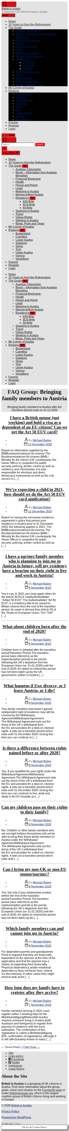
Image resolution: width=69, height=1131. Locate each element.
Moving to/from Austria (29, 56)
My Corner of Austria (21, 87)
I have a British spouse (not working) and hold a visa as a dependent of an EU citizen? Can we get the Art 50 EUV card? (34, 424)
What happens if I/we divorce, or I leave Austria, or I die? (35, 688)
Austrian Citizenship (28, 30)
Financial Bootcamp (28, 40)
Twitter (16, 1062)
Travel (19, 75)
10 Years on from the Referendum (29, 24)
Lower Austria (24, 100)
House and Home (27, 46)
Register (13, 125)
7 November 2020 (40, 1004)
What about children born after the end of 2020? (34, 629)
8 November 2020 (40, 587)
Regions (13, 90)
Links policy (15, 1056)
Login (12, 128)
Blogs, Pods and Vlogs (30, 84)
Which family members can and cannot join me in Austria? (35, 930)
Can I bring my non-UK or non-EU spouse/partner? (34, 871)
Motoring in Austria (27, 52)
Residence (22, 59)
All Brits (27, 68)
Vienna (20, 116)
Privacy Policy (10, 1111)
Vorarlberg (22, 119)
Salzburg (21, 103)
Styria (19, 106)
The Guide (15, 27)
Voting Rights (24, 78)
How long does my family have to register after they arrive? (35, 990)
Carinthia (21, 97)
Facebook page (52, 1090)
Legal (19, 49)
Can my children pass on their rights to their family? (34, 809)
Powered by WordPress (16, 1117)
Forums (13, 122)
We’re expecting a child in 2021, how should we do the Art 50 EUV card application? (34, 494)
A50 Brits (28, 62)
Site (10, 1052)
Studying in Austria (27, 71)
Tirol (18, 109)
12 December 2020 (40, 444)
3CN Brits (29, 65)
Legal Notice (16, 1068)
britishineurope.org (21, 1093)
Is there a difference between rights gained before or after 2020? (34, 750)
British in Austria (10, 8)
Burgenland (23, 94)
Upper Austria (24, 112)
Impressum (15, 1065)
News (12, 21)
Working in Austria (27, 81)
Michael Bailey (42, 440)
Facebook (18, 1059)
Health (20, 43)
